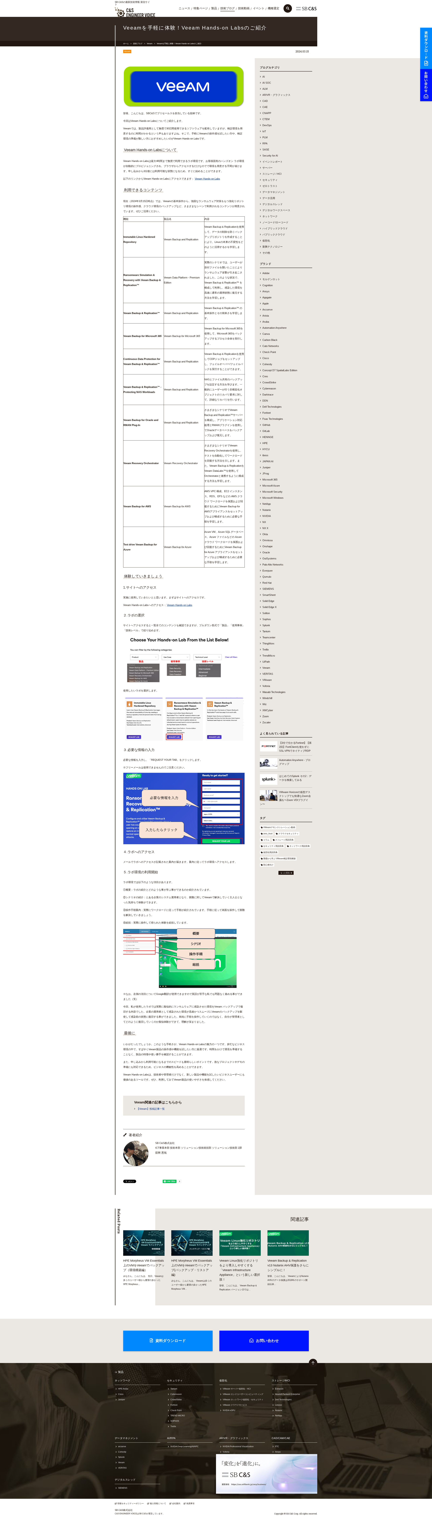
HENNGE (267, 437)
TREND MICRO (177, 1415)
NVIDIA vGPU (229, 1410)
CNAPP (266, 113)
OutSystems (269, 558)
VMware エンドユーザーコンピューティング (243, 1394)
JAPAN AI (267, 461)
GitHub (266, 424)
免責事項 (190, 1503)
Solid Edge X (269, 607)
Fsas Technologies (272, 418)
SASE (265, 149)
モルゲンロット (271, 279)
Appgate (267, 297)
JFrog (265, 473)
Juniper (266, 467)
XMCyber (267, 710)
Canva (266, 333)
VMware (267, 679)
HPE (265, 443)
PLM (265, 137)
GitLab (266, 431)
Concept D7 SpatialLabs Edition (279, 370)
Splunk (266, 625)
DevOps (267, 125)
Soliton (266, 613)
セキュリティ (270, 179)
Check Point (269, 352)
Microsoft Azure (271, 485)
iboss (265, 455)
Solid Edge (268, 601)
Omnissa (267, 540)
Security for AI (270, 155)
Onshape (267, 546)
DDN (265, 400)
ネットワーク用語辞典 (299, 846)
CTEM (266, 119)
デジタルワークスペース (276, 210)
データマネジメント (273, 192)
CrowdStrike (269, 382)
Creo (265, 376)
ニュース (184, 8)
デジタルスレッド (272, 204)
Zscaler (266, 722)
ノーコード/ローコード (275, 222)
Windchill (267, 698)
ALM (265, 88)
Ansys (265, 291)
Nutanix (266, 509)
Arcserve (267, 309)
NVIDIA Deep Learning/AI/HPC (184, 1446)
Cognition (267, 285)
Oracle (266, 552)
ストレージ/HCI (281, 1380)
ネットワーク (270, 216)
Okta (265, 534)
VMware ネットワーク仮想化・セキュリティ (243, 1399)
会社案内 (176, 1503)
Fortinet (266, 412)
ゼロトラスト (270, 185)
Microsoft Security (272, 491)
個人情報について (158, 1503)
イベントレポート (272, 161)
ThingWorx (268, 643)
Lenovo (278, 1405)
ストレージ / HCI (271, 173)
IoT (264, 131)
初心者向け (268, 865)
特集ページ (201, 8)
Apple (265, 303)
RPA (264, 143)
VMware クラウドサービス (235, 1405)
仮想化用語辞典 (270, 852)
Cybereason (269, 388)
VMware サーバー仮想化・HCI (237, 1389)
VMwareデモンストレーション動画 (279, 827)
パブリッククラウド (273, 234)
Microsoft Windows (273, 497)
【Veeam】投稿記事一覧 (151, 1108)
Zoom (265, 716)
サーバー (267, 167)
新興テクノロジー (272, 246)
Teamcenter (268, 637)
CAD (265, 101)
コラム (266, 840)
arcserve (122, 1446)
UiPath (266, 661)
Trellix (265, 649)
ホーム (126, 43)
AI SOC (266, 82)
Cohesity (267, 364)
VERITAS (267, 673)
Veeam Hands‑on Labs (207, 178)
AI (263, 76)
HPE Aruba (123, 1389)
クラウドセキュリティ (288, 833)
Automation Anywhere (274, 327)
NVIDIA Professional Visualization (238, 1446)
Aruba (265, 321)
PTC (277, 1446)
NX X (265, 528)
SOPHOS (174, 1421)
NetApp (266, 503)
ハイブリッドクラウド (275, 228)
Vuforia (266, 686)
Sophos (266, 619)
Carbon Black (269, 339)
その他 (266, 252)
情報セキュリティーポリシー (130, 1503)
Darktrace (267, 394)
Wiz (264, 704)
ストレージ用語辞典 (284, 840)
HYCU (266, 449)
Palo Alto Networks (272, 564)
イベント (258, 8)
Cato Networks (270, 346)
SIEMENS (268, 588)
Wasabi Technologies (274, 692)
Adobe (265, 273)
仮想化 (266, 240)
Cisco (265, 358)
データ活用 (268, 198)
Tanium (266, 631)
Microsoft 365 (269, 479)
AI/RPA (171, 1438)
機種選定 (273, 8)
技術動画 (244, 8)
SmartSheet (269, 594)
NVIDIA (266, 516)
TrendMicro (268, 655)
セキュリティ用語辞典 (273, 846)
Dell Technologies (272, 406)
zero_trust (267, 833)
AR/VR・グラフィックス (276, 94)
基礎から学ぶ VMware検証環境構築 (279, 858)
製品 (214, 8)
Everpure (267, 570)
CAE (265, 107)
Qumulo (266, 576)
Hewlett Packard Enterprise (287, 1394)
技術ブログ (227, 8)
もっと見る (285, 873)
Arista (265, 315)
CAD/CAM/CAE (281, 1438)
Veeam (149, 43)
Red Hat (267, 582)
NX (264, 522)
